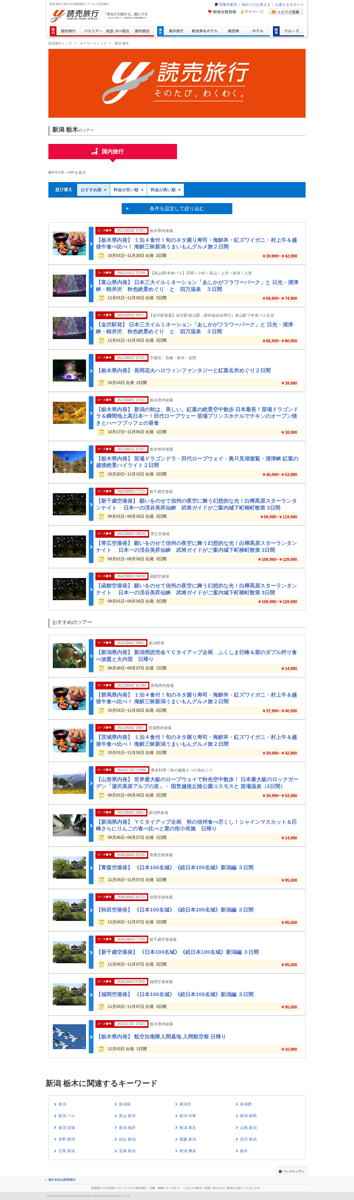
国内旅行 (113, 151)
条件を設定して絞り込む (177, 208)
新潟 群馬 (248, 1116)
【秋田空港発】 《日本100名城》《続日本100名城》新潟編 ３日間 (175, 910)
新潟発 (125, 1104)
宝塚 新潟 (127, 1151)
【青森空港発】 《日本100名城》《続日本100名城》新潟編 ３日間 (175, 867)
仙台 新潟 (127, 1139)
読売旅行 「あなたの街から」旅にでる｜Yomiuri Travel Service (100, 16)
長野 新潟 (66, 1139)
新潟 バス (66, 1116)
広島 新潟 (66, 1151)
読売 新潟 (248, 1139)
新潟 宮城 (66, 1127)
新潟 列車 (187, 1116)
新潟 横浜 (187, 1151)
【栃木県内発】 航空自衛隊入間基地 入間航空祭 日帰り (161, 1036)
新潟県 (246, 1104)
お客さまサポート (289, 5)
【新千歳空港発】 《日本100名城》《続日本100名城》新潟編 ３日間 (177, 952)
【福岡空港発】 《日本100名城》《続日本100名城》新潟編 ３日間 (175, 994)
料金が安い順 (126, 189)
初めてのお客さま (256, 5)
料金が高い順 (163, 189)
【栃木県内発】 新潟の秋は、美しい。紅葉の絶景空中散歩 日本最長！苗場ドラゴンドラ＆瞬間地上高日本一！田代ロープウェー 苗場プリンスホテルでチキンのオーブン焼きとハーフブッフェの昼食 (197, 416)
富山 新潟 (127, 1116)
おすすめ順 (91, 189)
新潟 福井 (127, 1127)
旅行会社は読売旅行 (62, 1179)
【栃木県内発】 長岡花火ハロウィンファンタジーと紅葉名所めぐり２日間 (183, 370)
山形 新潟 (248, 1127)
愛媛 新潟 (187, 1139)
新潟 (62, 1104)
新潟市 (185, 1104)
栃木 (244, 1151)
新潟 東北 (187, 1127)
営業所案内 (228, 5)
